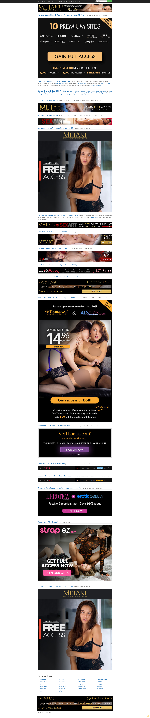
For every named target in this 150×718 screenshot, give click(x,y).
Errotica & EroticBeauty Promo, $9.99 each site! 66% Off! (59, 488)
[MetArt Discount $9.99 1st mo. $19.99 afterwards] (75, 239)
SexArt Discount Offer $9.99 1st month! (52, 248)
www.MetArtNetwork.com (95, 85)
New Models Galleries (82, 690)
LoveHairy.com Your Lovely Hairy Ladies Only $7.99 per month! (61, 265)
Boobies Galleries (62, 686)
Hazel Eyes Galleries (81, 686)
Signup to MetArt (86, 93)
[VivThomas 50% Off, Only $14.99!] (75, 443)
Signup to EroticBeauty (101, 91)
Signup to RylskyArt (105, 93)
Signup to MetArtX (95, 93)
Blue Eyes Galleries (81, 683)
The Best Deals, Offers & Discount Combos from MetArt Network (61, 15)
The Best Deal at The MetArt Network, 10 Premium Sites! (59, 277)
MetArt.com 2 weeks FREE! (48, 100)
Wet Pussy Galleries (81, 679)
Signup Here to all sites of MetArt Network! (53, 91)
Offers (56, 1)
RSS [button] (60, 1)
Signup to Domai (91, 91)
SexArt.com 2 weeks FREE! (48, 115)
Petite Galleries (99, 686)
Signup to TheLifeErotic (74, 94)
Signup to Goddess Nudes (63, 93)
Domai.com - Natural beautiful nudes (51, 463)
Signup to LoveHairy (75, 93)
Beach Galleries (99, 681)
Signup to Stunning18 (63, 94)
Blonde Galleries (43, 683)
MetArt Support (94, 217)
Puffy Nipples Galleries (63, 690)
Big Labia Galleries (81, 681)
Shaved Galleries (62, 683)
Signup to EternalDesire (49, 93)
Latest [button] (70, 1)
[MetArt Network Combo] (75, 286)
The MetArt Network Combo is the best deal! (54, 81)
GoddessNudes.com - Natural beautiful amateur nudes (58, 476)
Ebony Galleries (43, 688)
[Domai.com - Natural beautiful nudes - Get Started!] (75, 468)
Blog (52, 1)
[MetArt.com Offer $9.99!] (75, 171)
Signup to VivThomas (87, 94)
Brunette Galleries (43, 684)
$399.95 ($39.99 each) (106, 83)
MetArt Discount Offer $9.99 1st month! (52, 231)
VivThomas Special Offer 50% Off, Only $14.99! (55, 425)
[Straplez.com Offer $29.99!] (75, 553)
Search (110, 1)
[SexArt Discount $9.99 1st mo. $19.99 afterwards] (75, 256)
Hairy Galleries (62, 679)
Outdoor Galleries (43, 681)
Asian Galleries (43, 690)
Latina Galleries (43, 691)
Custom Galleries (76, 1)
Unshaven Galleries (62, 681)
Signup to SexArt (42, 94)
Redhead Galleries (43, 686)
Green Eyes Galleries (82, 684)
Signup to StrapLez (51, 94)
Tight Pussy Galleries (63, 691)
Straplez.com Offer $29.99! (48, 522)
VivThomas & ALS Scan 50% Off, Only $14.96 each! (57, 297)
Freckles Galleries (100, 688)
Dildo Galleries (99, 690)
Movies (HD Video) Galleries (102, 679)
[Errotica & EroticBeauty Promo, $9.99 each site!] (75, 503)
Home (49, 1)
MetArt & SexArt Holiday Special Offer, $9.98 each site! (58, 215)
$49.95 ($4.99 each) (59, 83)
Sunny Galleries (99, 684)
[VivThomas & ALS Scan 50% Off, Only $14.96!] (75, 361)
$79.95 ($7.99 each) (81, 83)
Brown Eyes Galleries (82, 688)
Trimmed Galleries (62, 684)
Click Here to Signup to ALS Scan (77, 91)
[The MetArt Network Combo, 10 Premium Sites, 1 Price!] (75, 48)
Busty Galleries (62, 688)
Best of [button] (64, 1)
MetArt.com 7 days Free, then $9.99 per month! (55, 128)
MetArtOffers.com (42, 1)
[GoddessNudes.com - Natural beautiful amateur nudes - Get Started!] (75, 480)
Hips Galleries (99, 683)
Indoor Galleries (43, 679)
